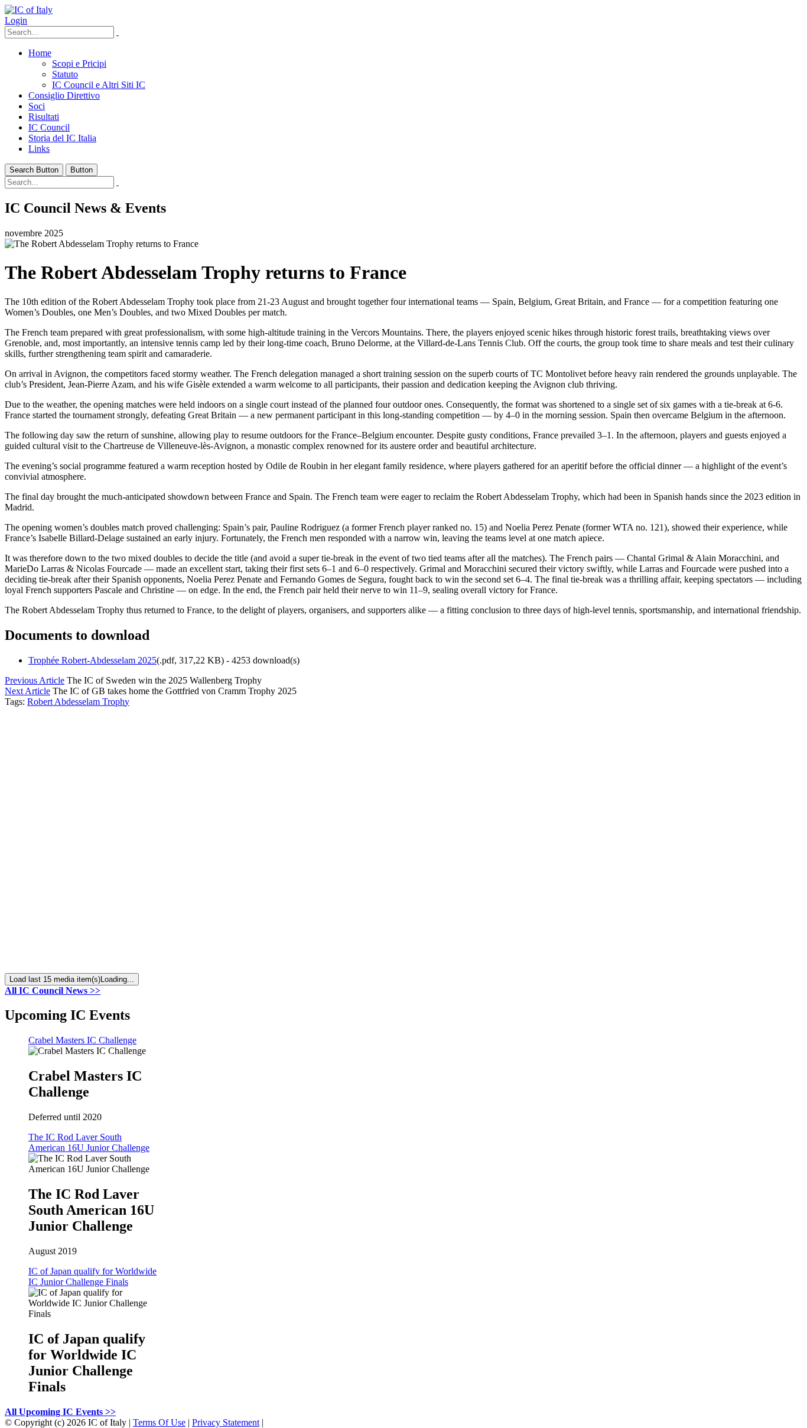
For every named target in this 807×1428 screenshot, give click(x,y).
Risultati (43, 117)
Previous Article (34, 680)
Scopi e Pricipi (79, 63)
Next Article (27, 691)
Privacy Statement (225, 1422)
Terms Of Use (159, 1422)
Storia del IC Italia (62, 138)
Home (39, 53)
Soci (36, 106)
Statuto (65, 74)
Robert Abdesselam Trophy (78, 702)
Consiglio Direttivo (64, 95)
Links (39, 149)
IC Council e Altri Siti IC (98, 85)
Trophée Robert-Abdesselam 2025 (92, 660)
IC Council (49, 127)
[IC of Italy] (29, 10)
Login (16, 20)
